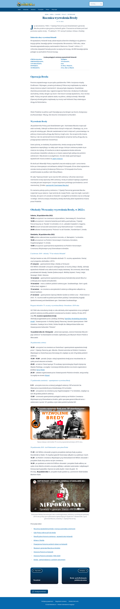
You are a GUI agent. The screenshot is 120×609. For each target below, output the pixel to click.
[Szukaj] (101, 4)
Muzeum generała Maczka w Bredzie (47, 548)
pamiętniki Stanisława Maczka (57, 185)
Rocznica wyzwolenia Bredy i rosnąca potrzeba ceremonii (54, 529)
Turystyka (40, 10)
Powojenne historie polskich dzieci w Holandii (50, 544)
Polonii (47, 375)
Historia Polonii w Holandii (43, 552)
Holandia (25, 10)
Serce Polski (40, 370)
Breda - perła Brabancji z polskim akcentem (49, 560)
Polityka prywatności (47, 601)
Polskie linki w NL (74, 601)
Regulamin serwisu (61, 601)
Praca (47, 10)
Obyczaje (54, 10)
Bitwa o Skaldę (78, 31)
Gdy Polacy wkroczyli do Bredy (45, 533)
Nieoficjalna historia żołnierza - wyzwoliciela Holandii (53, 536)
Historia (33, 10)
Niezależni (36, 580)
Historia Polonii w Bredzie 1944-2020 (47, 556)
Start (19, 10)
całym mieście (57, 159)
